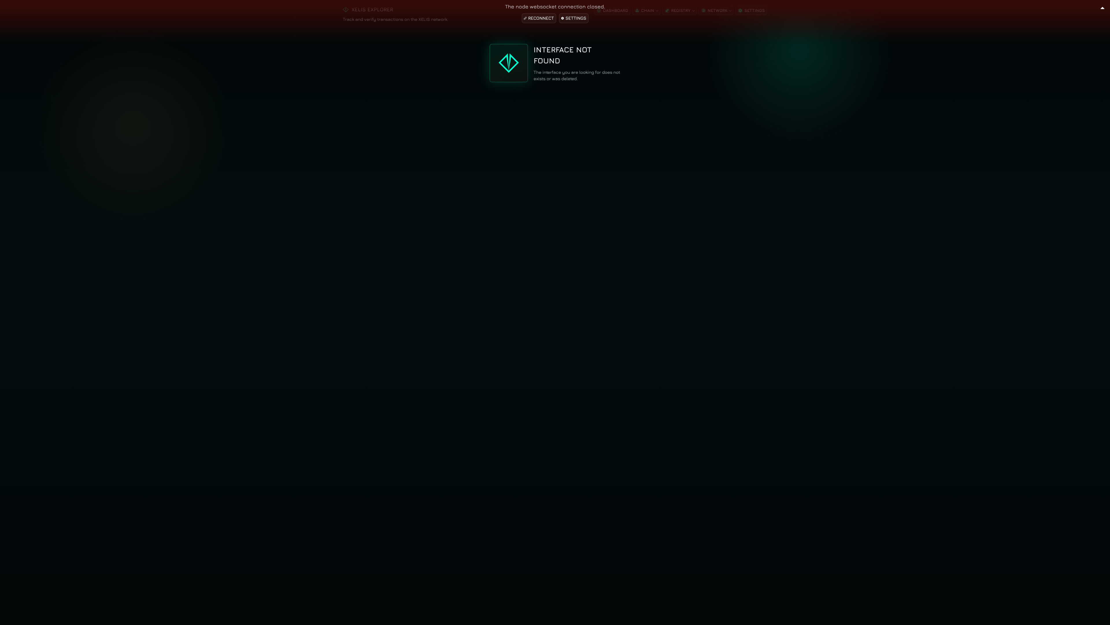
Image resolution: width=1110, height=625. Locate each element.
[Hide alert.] (1102, 7)
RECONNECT (541, 18)
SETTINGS (575, 18)
